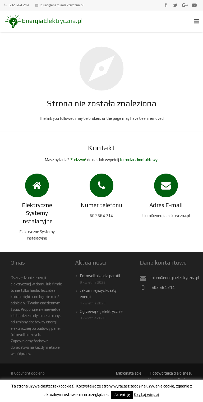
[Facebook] (165, 5)
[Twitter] (175, 5)
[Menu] (196, 21)
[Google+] (185, 5)
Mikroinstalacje (128, 373)
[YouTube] (194, 5)
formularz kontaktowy (139, 159)
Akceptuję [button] (122, 395)
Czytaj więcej (146, 394)
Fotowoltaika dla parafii (100, 276)
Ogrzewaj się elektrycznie (101, 311)
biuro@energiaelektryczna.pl (62, 5)
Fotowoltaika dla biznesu (171, 373)
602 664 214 (19, 5)
